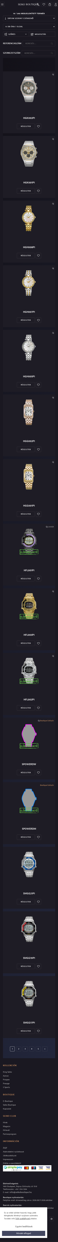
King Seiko (7, 1072)
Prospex (6, 1079)
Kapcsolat (7, 1109)
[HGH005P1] (29, 347)
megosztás (40, 34)
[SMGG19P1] (29, 929)
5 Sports (6, 1087)
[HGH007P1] (29, 283)
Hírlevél (6, 1130)
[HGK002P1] (29, 89)
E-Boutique (8, 1101)
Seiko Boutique (9, 1105)
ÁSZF (5, 1148)
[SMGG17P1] (29, 993)
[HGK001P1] (29, 153)
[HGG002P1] (29, 412)
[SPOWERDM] (29, 799)
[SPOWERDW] (29, 735)
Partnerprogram (9, 1134)
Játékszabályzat (9, 1155)
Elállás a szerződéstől (12, 1163)
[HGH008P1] (29, 218)
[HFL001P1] (29, 541)
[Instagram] (51, 1219)
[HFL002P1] (29, 670)
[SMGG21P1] (29, 864)
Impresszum (8, 1159)
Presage (6, 1083)
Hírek (5, 1122)
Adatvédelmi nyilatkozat (13, 1152)
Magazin (6, 1126)
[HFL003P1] (29, 606)
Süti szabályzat (22, 1218)
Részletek (26, 126)
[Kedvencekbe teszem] (38, 126)
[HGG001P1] (29, 476)
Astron (6, 1076)
